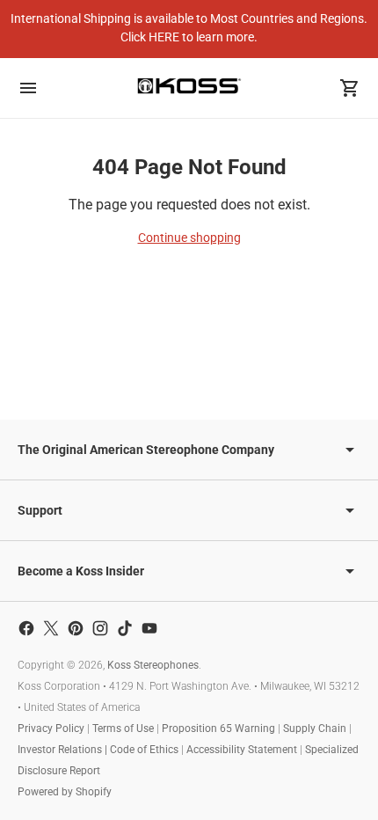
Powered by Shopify (65, 792)
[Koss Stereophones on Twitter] (51, 628)
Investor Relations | (64, 749)
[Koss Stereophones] (189, 86)
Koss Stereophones (153, 665)
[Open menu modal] (28, 88)
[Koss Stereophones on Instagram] (100, 628)
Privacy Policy (51, 728)
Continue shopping (189, 238)
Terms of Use (123, 728)
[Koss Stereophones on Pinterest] (75, 628)
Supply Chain (314, 728)
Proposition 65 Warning (218, 728)
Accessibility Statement (241, 749)
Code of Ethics (144, 749)
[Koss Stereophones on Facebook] (26, 628)
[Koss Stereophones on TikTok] (125, 628)
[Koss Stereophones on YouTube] (149, 628)
